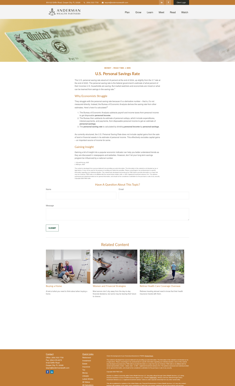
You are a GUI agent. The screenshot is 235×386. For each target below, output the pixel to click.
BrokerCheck (149, 356)
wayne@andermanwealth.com (116, 2)
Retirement (86, 357)
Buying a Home (54, 286)
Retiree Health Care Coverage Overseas (160, 286)
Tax (83, 370)
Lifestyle (85, 376)
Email (121, 189)
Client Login (181, 2)
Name (48, 189)
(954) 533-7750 (92, 2)
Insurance (86, 366)
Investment (86, 360)
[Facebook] (168, 2)
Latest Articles (87, 379)
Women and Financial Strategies (109, 286)
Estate (84, 363)
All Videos (86, 382)
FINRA (151, 377)
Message (50, 205)
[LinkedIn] (161, 2)
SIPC (155, 377)
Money (85, 373)
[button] (127, 12)
